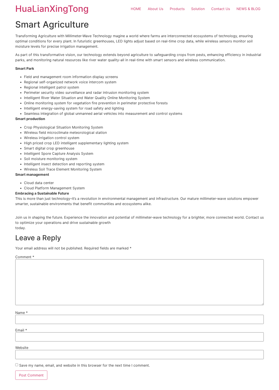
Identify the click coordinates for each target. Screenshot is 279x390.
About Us (155, 9)
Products (177, 9)
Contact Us (220, 9)
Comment (24, 257)
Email (21, 330)
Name (21, 312)
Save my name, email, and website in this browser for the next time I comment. (84, 365)
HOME (136, 9)
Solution (198, 9)
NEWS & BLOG (248, 9)
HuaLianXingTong (52, 8)
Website (21, 347)
